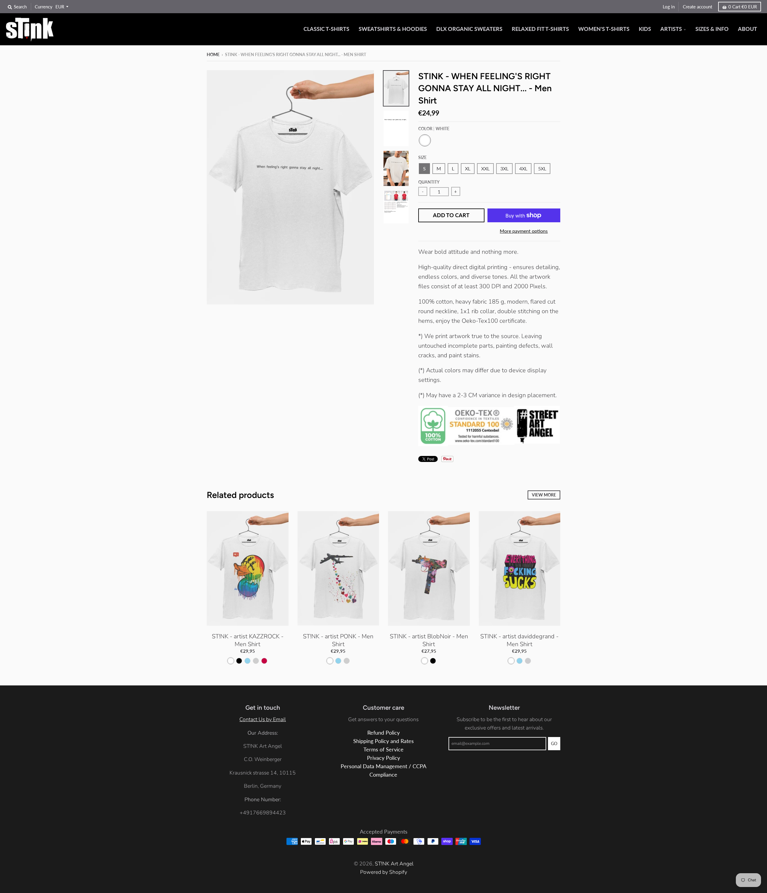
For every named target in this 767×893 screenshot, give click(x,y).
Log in (669, 6)
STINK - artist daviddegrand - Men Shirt (519, 640)
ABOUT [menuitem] (747, 29)
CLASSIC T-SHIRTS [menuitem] (326, 29)
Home (213, 54)
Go (554, 743)
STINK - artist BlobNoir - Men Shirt (429, 640)
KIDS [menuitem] (645, 29)
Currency (43, 6)
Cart (742, 6)
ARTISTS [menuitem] (671, 29)
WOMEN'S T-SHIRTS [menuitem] (603, 29)
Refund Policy (383, 733)
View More (544, 494)
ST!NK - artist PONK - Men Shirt (338, 640)
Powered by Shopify (383, 872)
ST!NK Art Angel (394, 863)
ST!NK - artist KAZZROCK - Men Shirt (247, 640)
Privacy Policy (383, 758)
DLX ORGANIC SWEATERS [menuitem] (469, 29)
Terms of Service (383, 749)
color (433, 128)
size (422, 157)
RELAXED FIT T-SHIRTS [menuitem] (540, 29)
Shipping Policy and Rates (383, 741)
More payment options (524, 231)
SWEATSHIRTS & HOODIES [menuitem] (393, 29)
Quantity (429, 181)
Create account (697, 6)
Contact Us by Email (262, 719)
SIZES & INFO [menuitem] (712, 29)
